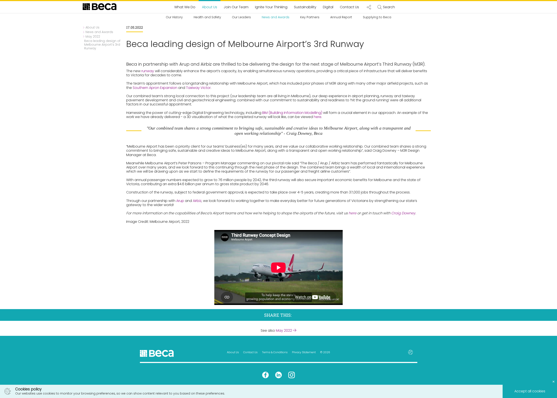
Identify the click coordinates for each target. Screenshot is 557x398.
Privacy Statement (304, 352)
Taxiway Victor (198, 87)
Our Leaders (241, 17)
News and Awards (275, 17)
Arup (180, 200)
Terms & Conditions (275, 352)
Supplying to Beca (377, 17)
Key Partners (309, 17)
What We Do (184, 7)
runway (147, 70)
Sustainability (305, 7)
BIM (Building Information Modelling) (292, 112)
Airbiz (197, 200)
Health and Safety (207, 17)
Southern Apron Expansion (155, 87)
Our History (174, 17)
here (317, 116)
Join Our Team (236, 7)
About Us (209, 7)
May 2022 (284, 330)
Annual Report (341, 17)
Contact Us (349, 7)
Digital (328, 7)
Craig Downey (403, 213)
